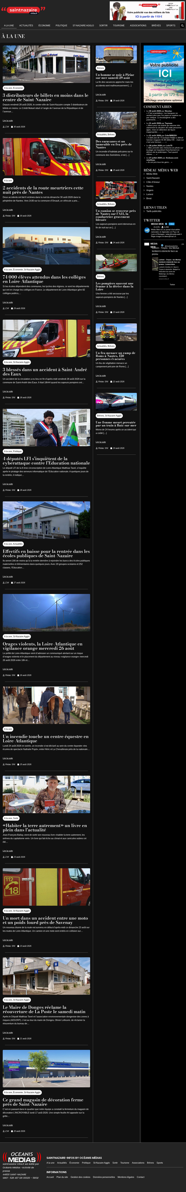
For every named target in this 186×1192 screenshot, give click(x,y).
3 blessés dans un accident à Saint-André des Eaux (45, 371)
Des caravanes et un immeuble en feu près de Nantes (114, 144)
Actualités (26, 25)
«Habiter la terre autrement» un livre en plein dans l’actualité (45, 827)
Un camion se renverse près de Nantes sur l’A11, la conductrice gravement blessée (116, 215)
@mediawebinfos (171, 246)
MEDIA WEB (153, 245)
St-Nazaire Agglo (83, 25)
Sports (170, 25)
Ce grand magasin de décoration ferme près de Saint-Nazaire (43, 1101)
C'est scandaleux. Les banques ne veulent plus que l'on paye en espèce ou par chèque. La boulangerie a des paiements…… (163, 116)
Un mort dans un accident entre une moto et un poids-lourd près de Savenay (45, 920)
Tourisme (119, 25)
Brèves (156, 25)
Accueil (50, 1177)
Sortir (103, 25)
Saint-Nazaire (153, 178)
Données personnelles (104, 1177)
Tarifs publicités (153, 211)
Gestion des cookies (80, 1177)
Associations (138, 25)
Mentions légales (126, 1177)
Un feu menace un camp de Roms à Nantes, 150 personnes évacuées (115, 356)
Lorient (149, 194)
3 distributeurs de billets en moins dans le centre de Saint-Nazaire (45, 97)
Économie (44, 25)
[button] (182, 25)
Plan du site (62, 1177)
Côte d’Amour (153, 182)
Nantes (149, 186)
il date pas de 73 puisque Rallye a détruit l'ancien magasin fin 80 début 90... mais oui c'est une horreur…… (165, 140)
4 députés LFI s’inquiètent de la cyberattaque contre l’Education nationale (46, 460)
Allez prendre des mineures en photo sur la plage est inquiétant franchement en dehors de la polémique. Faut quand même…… (164, 151)
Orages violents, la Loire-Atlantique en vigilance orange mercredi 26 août (43, 646)
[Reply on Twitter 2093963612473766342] (153, 285)
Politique (61, 25)
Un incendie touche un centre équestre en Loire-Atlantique (46, 738)
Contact (140, 1177)
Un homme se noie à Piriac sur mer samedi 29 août (115, 76)
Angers (149, 190)
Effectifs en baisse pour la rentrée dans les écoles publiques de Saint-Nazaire (46, 553)
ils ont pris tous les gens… (159, 162)
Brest (148, 198)
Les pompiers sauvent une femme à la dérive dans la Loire (114, 286)
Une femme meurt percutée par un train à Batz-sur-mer (116, 424)
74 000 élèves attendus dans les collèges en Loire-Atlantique (44, 279)
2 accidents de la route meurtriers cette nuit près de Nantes (43, 189)
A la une (9, 25)
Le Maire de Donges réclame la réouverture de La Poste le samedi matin (44, 1009)
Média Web (151, 174)
